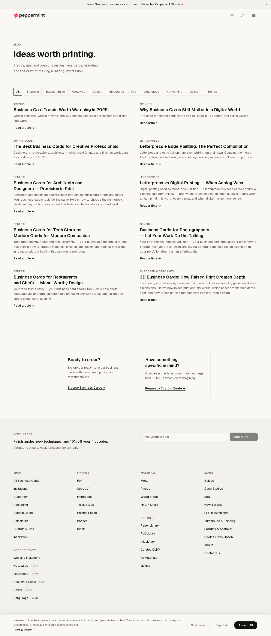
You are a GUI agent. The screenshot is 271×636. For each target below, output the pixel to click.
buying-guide (55, 92)
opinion (195, 92)
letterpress (151, 92)
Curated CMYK (150, 549)
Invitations (20, 489)
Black (81, 529)
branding (33, 92)
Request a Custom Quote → (165, 388)
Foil (79, 481)
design (97, 92)
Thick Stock (85, 505)
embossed (116, 92)
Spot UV (82, 489)
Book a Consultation (218, 537)
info (133, 92)
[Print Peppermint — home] (29, 15)
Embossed (84, 497)
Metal (144, 481)
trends (212, 92)
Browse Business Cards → (86, 387)
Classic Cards (23, 513)
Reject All (222, 625)
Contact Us (212, 553)
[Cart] (232, 15)
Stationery (20, 497)
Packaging (20, 505)
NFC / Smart (149, 505)
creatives (78, 92)
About (208, 545)
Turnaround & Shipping (219, 521)
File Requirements (216, 513)
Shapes (82, 521)
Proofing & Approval (218, 529)
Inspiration (20, 537)
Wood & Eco (149, 497)
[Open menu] (254, 15)
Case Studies (213, 489)
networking (174, 92)
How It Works (213, 505)
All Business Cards (26, 481)
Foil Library (148, 533)
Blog (207, 497)
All (17, 92)
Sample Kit (20, 521)
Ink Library (148, 542)
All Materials (149, 558)
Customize (198, 625)
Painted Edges (87, 513)
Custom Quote (23, 529)
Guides (145, 566)
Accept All (246, 625)
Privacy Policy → (24, 630)
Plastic (145, 489)
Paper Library (150, 525)
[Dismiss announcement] (266, 4)
